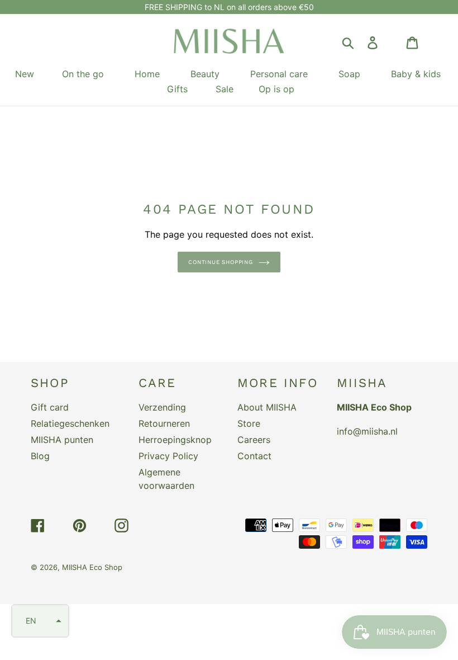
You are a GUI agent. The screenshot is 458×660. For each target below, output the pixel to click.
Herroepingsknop (175, 439)
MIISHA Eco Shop (92, 567)
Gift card (50, 407)
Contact (254, 455)
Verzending (162, 407)
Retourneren (164, 423)
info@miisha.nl (367, 431)
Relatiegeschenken (70, 423)
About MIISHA (267, 407)
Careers (253, 439)
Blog (40, 455)
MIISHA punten (62, 439)
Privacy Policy (168, 455)
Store (248, 423)
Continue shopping (220, 262)
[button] (40, 621)
